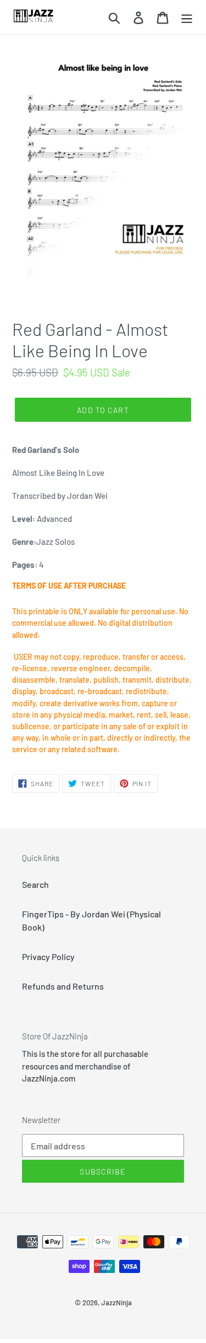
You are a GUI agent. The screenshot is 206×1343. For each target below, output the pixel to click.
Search (35, 884)
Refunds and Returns (63, 986)
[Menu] (187, 17)
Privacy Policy (48, 956)
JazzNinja (116, 1302)
